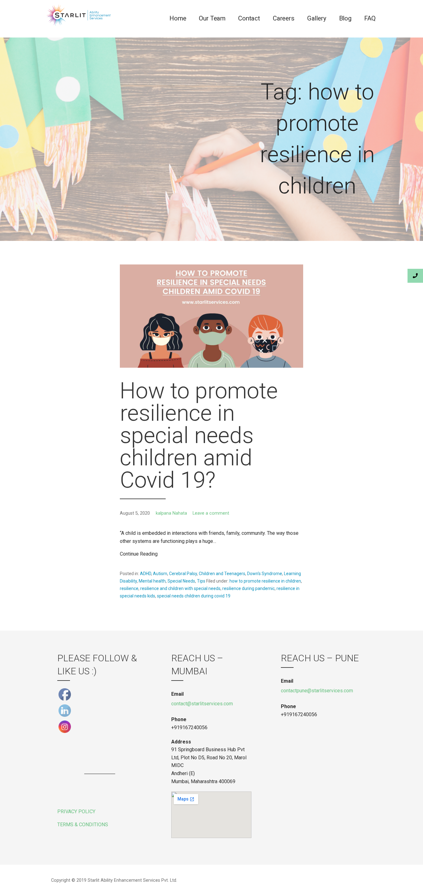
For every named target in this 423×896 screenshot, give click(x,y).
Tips (201, 581)
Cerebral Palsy (183, 573)
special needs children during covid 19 (193, 595)
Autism (160, 573)
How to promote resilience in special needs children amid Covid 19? (199, 435)
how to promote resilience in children (265, 581)
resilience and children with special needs (180, 588)
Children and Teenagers (222, 573)
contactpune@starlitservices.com (317, 691)
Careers (283, 18)
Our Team (212, 18)
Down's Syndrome (264, 573)
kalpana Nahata (171, 513)
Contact (249, 18)
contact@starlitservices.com (202, 704)
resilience (129, 588)
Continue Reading (139, 554)
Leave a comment (211, 513)
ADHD (145, 573)
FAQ (370, 18)
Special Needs (181, 581)
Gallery (316, 18)
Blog (345, 18)
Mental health (152, 581)
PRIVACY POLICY (76, 811)
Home (177, 18)
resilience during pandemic (248, 588)
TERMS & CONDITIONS (82, 824)
